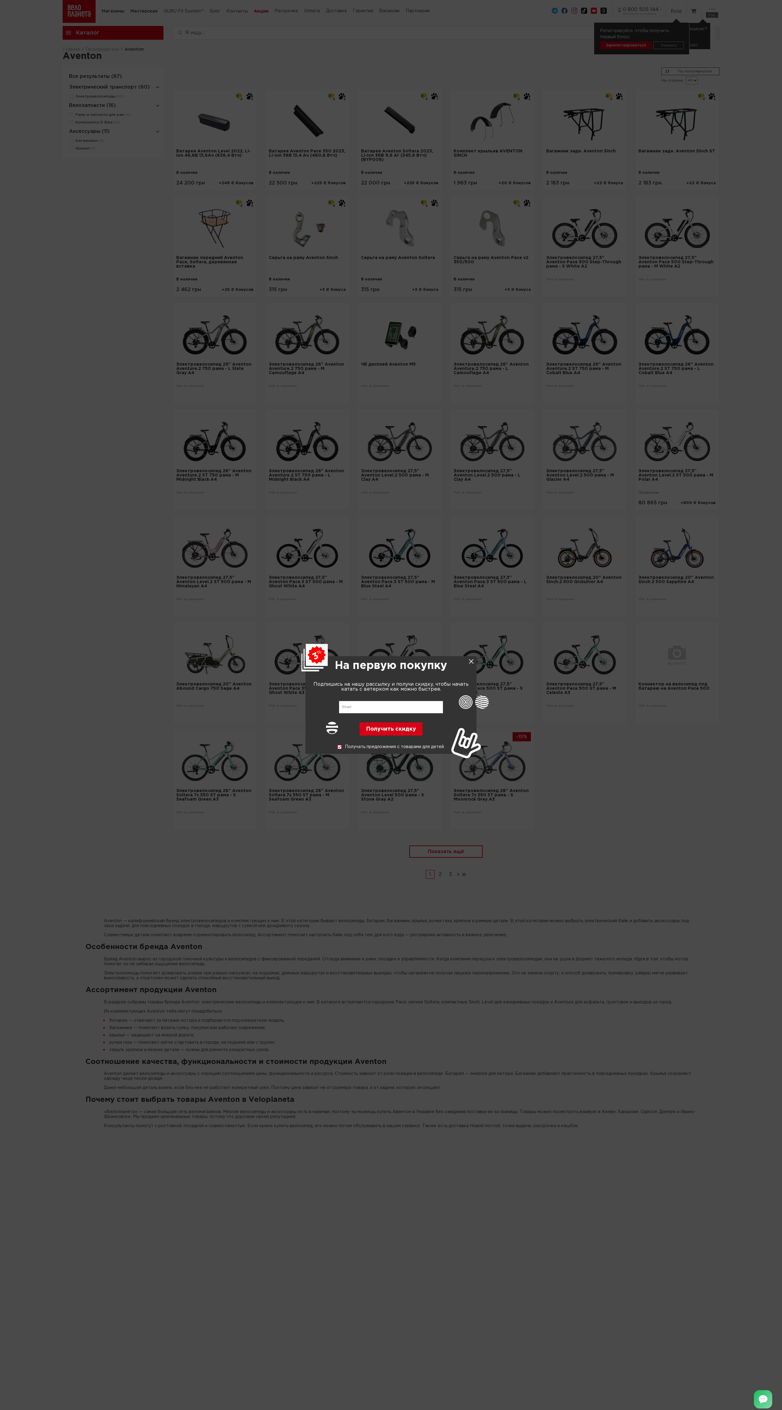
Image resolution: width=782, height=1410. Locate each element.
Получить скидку (391, 729)
